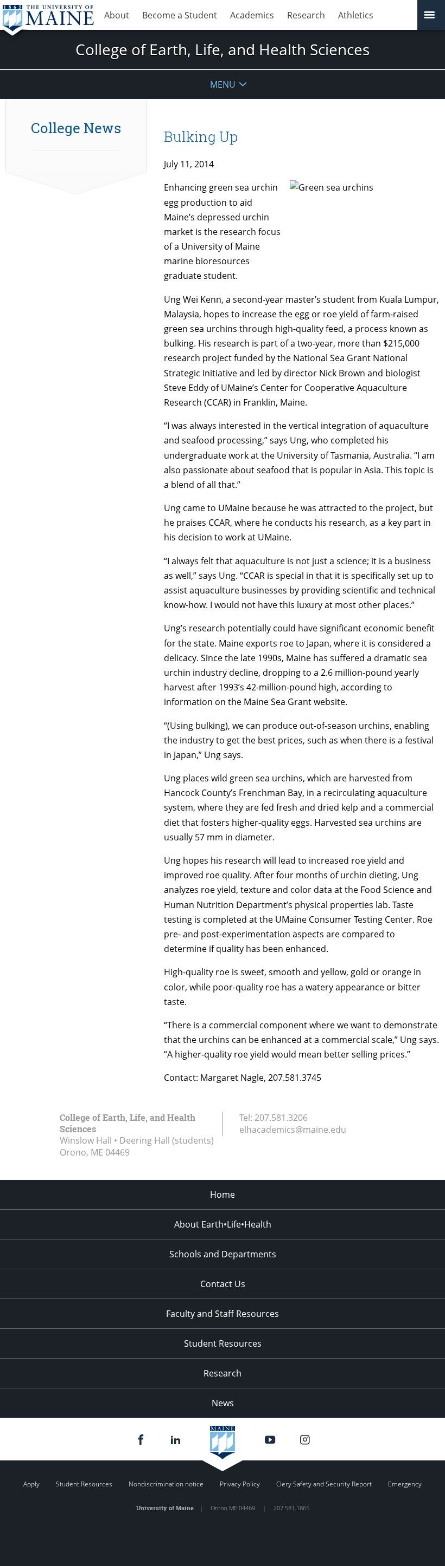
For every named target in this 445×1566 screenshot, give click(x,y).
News (223, 1403)
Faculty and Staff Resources (222, 1314)
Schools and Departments (222, 1254)
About (116, 15)
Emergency (405, 1484)
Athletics (355, 15)
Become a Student (179, 15)
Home (222, 1194)
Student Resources (223, 1343)
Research (306, 15)
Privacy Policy (240, 1484)
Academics (252, 15)
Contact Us (222, 1284)
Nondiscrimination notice (166, 1484)
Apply (31, 1484)
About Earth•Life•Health (222, 1224)
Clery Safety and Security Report (324, 1484)
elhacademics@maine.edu (292, 1130)
